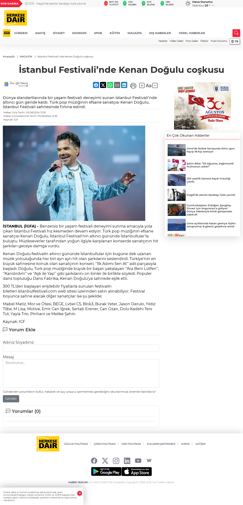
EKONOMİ (79, 33)
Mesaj (8, 357)
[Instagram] (116, 460)
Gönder (11, 398)
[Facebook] (94, 460)
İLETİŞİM (200, 443)
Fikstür (204, 41)
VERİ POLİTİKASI (131, 443)
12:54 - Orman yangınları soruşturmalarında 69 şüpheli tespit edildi (63, 3)
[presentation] (95, 4)
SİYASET (59, 33)
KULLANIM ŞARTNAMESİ (161, 443)
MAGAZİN (135, 33)
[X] (105, 460)
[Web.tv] (149, 460)
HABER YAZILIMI (78, 482)
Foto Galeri (192, 41)
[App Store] (137, 471)
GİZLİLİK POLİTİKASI (76, 443)
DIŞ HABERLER (160, 33)
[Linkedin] (127, 460)
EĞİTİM (115, 33)
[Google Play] (106, 471)
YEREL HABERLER (192, 33)
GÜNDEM (21, 33)
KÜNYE (185, 443)
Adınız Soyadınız (18, 342)
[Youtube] (138, 460)
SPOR (98, 33)
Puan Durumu (219, 41)
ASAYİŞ (40, 33)
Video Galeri (176, 41)
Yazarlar (163, 41)
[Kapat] (79, 493)
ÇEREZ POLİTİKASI (105, 443)
